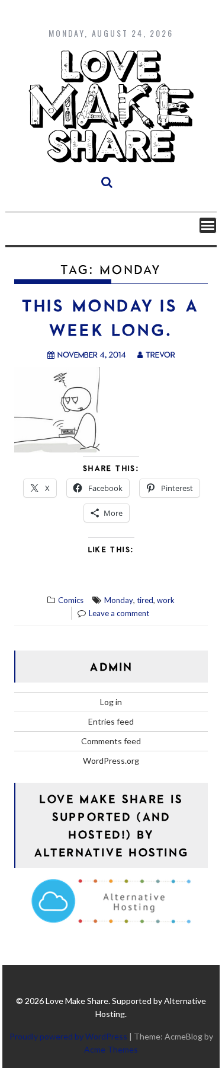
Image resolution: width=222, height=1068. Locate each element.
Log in (111, 702)
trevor (160, 354)
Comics (70, 600)
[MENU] (208, 225)
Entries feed (111, 721)
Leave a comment (119, 613)
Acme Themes (111, 1049)
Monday (118, 600)
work (166, 600)
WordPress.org (111, 760)
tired (145, 600)
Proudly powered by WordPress (68, 1036)
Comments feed (111, 741)
